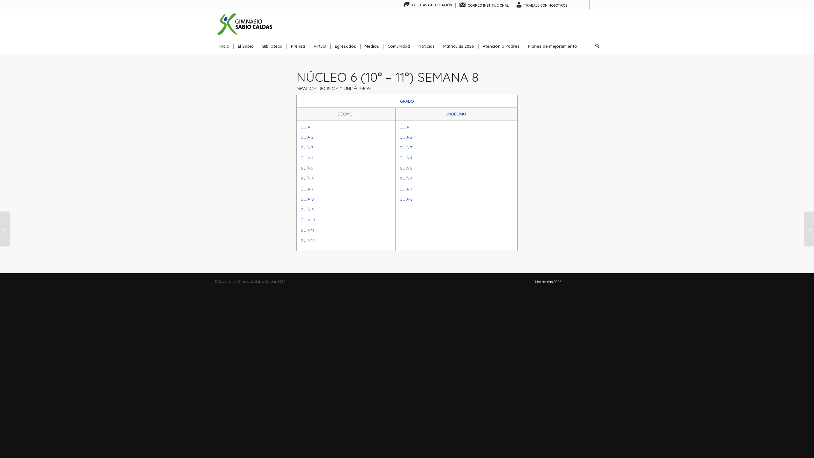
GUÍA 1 (306, 126)
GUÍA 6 (307, 178)
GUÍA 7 (307, 188)
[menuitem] (428, 5)
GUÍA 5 (307, 168)
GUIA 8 (406, 199)
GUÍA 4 (307, 157)
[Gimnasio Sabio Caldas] (245, 24)
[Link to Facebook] (575, 5)
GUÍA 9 (307, 209)
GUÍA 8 (307, 199)
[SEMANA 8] (5, 229)
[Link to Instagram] (585, 5)
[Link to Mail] (594, 5)
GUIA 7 (405, 188)
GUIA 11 (307, 230)
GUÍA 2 (307, 137)
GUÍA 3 (307, 147)
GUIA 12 (307, 240)
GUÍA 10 (307, 219)
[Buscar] (595, 46)
